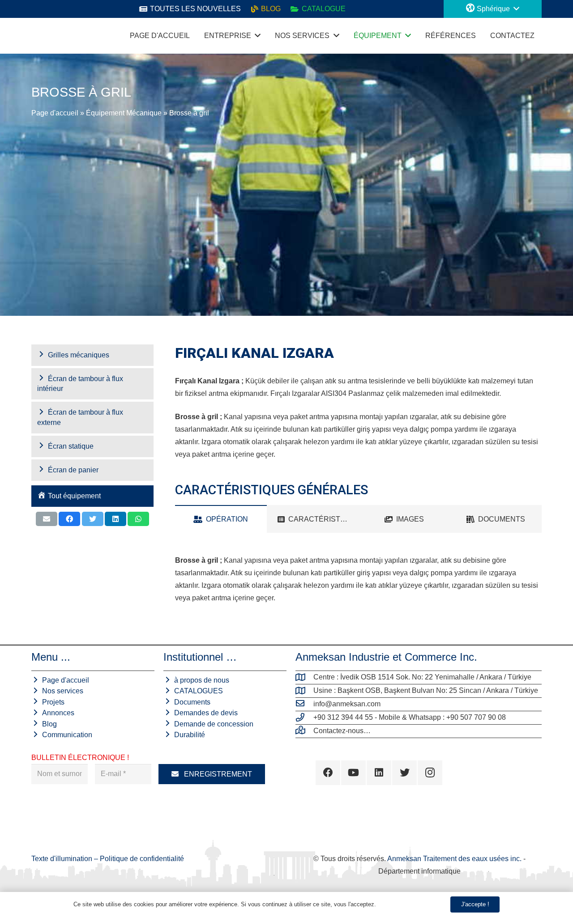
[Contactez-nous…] (304, 731)
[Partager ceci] (69, 519)
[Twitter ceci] (92, 519)
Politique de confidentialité (142, 858)
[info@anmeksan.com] (304, 704)
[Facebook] (328, 772)
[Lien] (40, 36)
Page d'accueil (54, 113)
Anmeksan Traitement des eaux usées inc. (454, 858)
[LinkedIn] (379, 772)
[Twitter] (404, 772)
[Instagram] (430, 772)
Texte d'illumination (62, 858)
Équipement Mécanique (124, 113)
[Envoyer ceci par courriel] (46, 519)
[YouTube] (353, 772)
